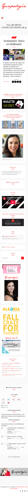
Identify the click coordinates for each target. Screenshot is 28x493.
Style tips (14, 448)
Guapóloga (9, 448)
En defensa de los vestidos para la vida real (11, 370)
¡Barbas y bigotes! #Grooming (14, 436)
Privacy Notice (20, 486)
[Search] (22, 258)
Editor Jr (10, 431)
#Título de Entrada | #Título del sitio (11, 414)
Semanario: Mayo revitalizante (14, 42)
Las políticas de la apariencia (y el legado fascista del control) (13, 416)
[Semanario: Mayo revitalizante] (14, 54)
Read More (5, 81)
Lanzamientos (10, 432)
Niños (14, 37)
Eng (22, 447)
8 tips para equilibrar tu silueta (8, 366)
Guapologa (10, 447)
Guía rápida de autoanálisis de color (10, 368)
